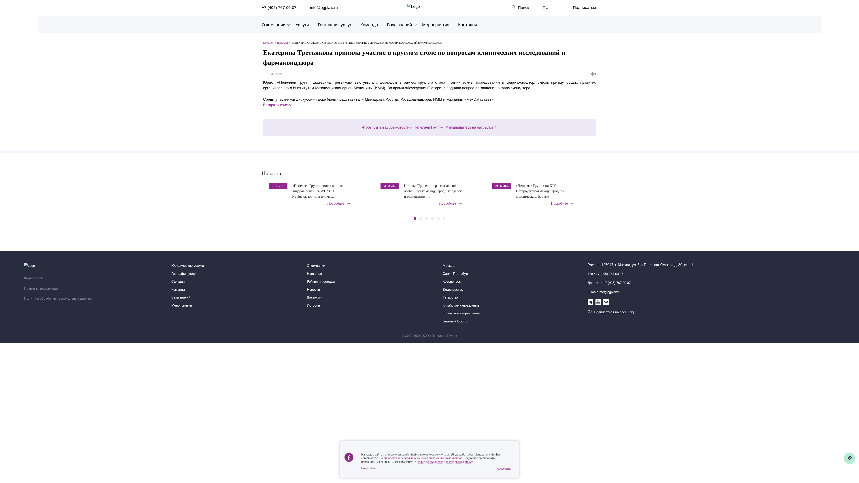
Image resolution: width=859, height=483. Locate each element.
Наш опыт (314, 273)
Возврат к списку (277, 105)
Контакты (467, 24)
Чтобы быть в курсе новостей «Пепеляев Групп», (403, 127)
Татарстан (450, 297)
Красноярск (452, 281)
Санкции (178, 281)
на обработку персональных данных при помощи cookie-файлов (421, 458)
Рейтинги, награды (321, 281)
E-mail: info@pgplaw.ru (604, 292)
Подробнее (335, 203)
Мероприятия (435, 24)
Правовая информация (42, 288)
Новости (271, 173)
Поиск (523, 7)
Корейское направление (461, 313)
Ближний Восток (455, 321)
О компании (273, 24)
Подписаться (585, 7)
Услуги (302, 24)
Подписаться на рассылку (614, 312)
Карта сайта (33, 278)
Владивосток (453, 289)
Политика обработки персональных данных (58, 298)
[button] (595, 191)
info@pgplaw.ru (324, 7)
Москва (448, 265)
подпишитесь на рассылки (471, 127)
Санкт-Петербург (456, 273)
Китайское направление (461, 305)
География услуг (334, 24)
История (313, 305)
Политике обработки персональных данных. (445, 462)
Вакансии (314, 297)
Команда (369, 24)
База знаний (399, 24)
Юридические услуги (187, 265)
